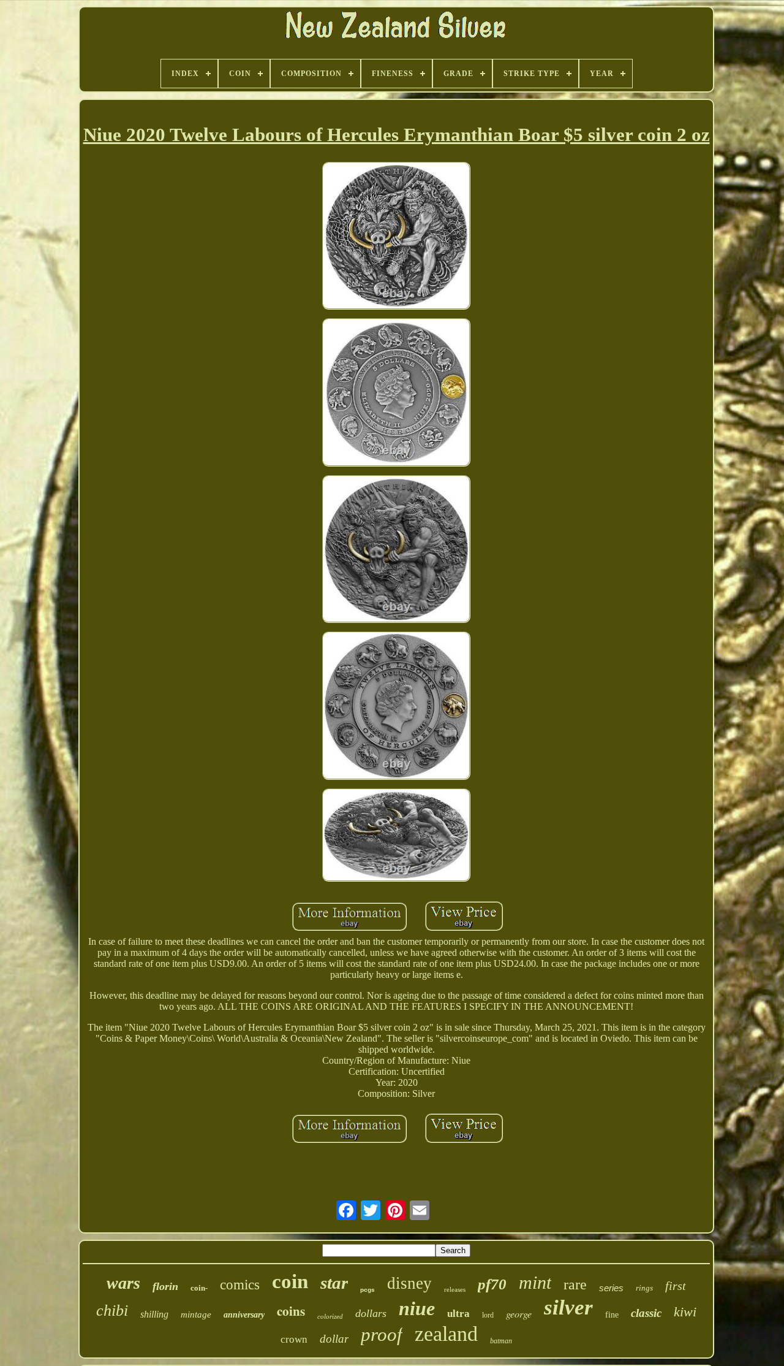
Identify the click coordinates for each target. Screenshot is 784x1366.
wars (123, 1282)
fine (612, 1314)
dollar (334, 1338)
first (675, 1285)
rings (644, 1287)
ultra (458, 1313)
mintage (196, 1314)
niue (417, 1308)
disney (409, 1283)
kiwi (685, 1311)
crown (294, 1339)
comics (240, 1284)
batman (501, 1341)
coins (291, 1311)
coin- (199, 1287)
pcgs (367, 1289)
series (611, 1288)
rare (575, 1284)
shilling (154, 1314)
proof (381, 1334)
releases (455, 1289)
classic (646, 1313)
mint (535, 1282)
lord (488, 1315)
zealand (446, 1333)
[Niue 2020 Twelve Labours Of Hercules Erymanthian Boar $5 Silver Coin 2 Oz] (396, 237)
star (334, 1282)
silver (568, 1307)
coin (290, 1281)
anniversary (244, 1314)
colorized (330, 1316)
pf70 (492, 1284)
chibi (112, 1310)
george (519, 1313)
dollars (370, 1313)
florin (165, 1286)
